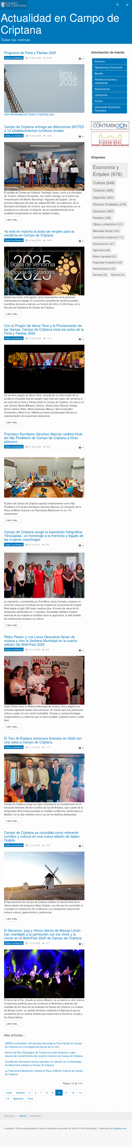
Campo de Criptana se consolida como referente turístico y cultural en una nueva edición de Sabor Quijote (42, 836)
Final (30, 1098)
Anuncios (100, 61)
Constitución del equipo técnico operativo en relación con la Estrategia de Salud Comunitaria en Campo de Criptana (43, 1063)
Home (23, 1115)
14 (7, 1098)
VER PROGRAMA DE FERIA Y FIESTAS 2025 (29, 114)
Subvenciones (102, 89)
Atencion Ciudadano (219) (109, 204)
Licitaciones (101, 95)
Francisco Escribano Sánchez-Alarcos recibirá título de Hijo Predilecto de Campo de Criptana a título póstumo (43, 437)
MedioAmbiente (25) (104, 268)
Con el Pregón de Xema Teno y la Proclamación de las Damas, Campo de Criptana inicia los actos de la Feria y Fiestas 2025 (44, 329)
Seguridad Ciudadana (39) (107, 262)
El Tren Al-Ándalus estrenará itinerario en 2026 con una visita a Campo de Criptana (43, 740)
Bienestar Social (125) (106, 231)
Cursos (98, 101)
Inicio (9, 1092)
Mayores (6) (117, 274)
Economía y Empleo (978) (107, 170)
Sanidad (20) (100, 274)
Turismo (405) (103, 190)
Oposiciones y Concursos (108, 67)
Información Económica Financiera (107, 108)
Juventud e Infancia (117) (108, 237)
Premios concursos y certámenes (106, 81)
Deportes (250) (103, 197)
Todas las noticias (14, 57)
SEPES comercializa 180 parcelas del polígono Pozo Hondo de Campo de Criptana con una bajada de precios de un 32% (43, 1045)
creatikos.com (119, 1128)
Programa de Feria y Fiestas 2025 (30, 52)
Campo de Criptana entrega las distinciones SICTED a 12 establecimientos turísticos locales (44, 128)
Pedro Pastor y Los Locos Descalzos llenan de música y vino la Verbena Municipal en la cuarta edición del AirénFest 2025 (40, 640)
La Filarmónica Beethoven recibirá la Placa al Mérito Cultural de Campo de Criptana (44, 1072)
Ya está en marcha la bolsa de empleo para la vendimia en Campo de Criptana (39, 233)
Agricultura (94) (101, 250)
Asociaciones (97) (103, 243)
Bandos (99, 73)
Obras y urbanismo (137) (108, 224)
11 (66, 1092)
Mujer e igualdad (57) (104, 256)
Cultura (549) (104, 182)
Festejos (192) (102, 218)
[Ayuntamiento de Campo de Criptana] (14, 4)
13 (80, 1092)
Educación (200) (103, 211)
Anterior (20, 1092)
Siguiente (18, 1098)
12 (73, 1092)
